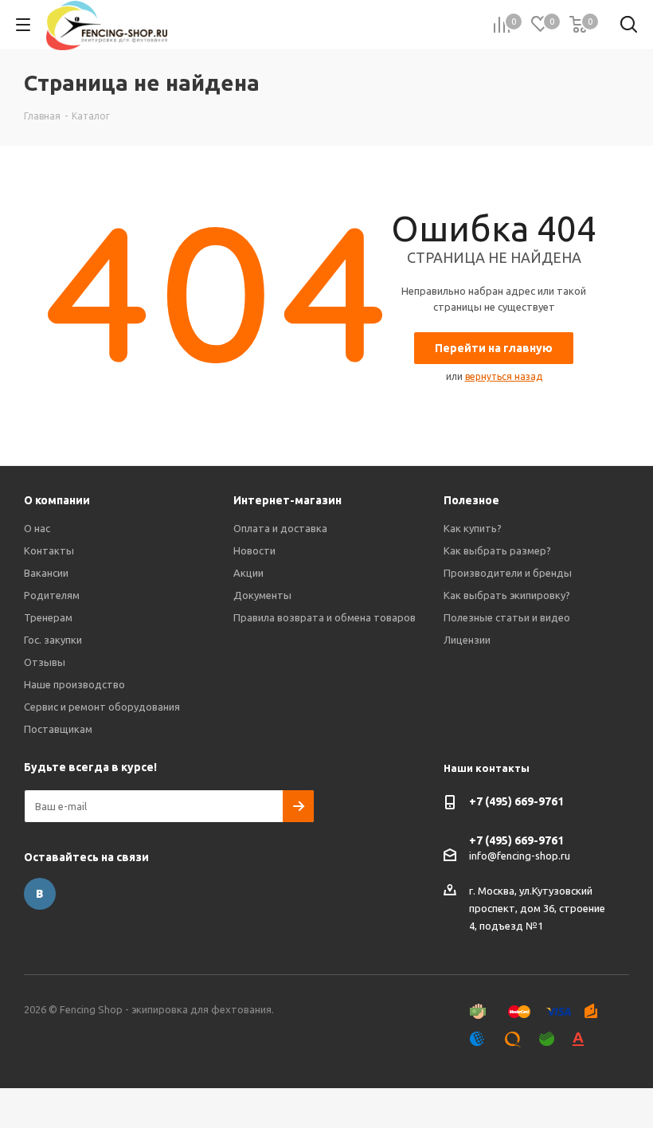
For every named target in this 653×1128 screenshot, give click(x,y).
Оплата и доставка (280, 528)
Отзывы (44, 662)
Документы (262, 595)
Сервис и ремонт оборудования (102, 706)
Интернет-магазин (287, 500)
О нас (37, 528)
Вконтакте (40, 894)
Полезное (471, 500)
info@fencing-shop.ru (519, 855)
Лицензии (467, 639)
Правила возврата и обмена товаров (324, 617)
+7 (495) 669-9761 (516, 801)
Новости (254, 550)
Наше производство (74, 684)
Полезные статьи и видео (507, 617)
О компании (57, 500)
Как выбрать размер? (497, 550)
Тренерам (48, 617)
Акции (248, 572)
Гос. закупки (53, 639)
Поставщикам (58, 728)
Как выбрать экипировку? (507, 595)
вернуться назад (503, 376)
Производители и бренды (508, 572)
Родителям (52, 595)
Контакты (49, 550)
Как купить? (473, 528)
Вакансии (46, 572)
